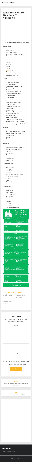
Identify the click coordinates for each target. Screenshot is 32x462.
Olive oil (8, 123)
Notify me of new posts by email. (16, 364)
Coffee (8, 70)
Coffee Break (6, 300)
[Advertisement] (16, 31)
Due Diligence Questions (8, 451)
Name (16, 338)
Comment (16, 325)
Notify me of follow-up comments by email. (17, 361)
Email (16, 346)
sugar (12, 124)
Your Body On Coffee (8, 292)
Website (16, 353)
